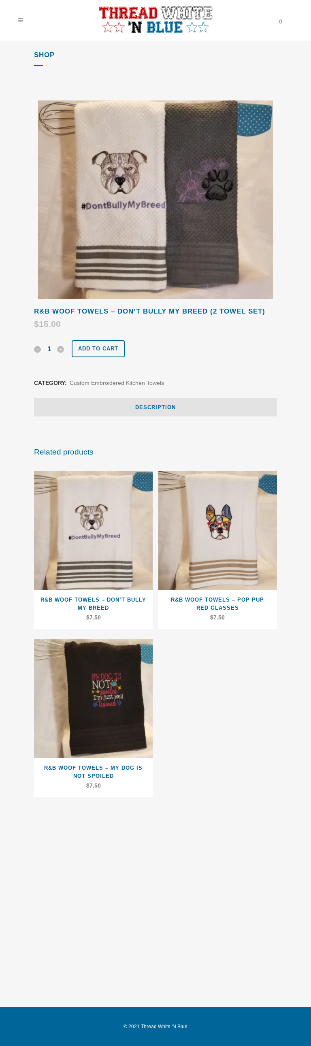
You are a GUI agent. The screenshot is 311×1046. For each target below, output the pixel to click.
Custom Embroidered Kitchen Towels (117, 383)
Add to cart (98, 349)
